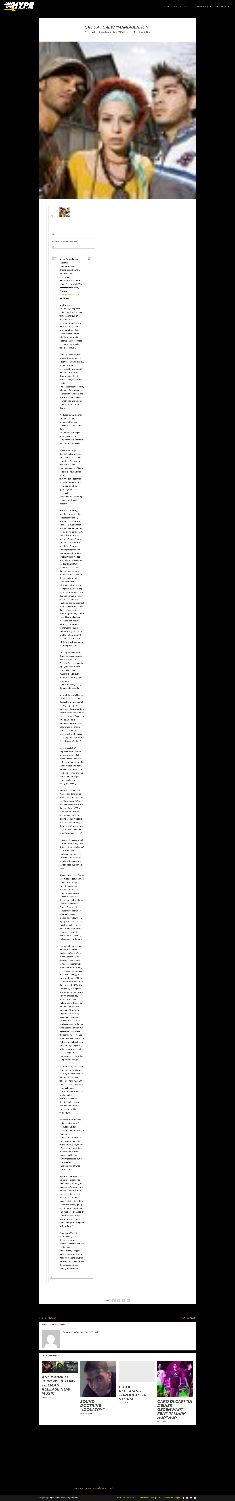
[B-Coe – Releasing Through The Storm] (137, 1371)
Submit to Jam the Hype (171, 1497)
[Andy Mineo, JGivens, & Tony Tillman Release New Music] (60, 1367)
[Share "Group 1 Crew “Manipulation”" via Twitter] (118, 1300)
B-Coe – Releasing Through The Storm (133, 1393)
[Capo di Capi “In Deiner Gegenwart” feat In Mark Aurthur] (175, 1379)
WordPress (74, 1497)
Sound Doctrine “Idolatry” (92, 1405)
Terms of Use (144, 1497)
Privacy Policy (156, 1497)
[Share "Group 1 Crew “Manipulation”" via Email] (128, 1300)
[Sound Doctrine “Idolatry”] (98, 1379)
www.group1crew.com (69, 295)
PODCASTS (204, 7)
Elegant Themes (54, 1497)
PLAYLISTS (222, 7)
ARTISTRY (179, 7)
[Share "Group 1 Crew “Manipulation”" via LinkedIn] (123, 1300)
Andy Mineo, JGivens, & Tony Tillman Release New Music (59, 1385)
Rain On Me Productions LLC (127, 1497)
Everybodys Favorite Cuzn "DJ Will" (109, 32)
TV (192, 7)
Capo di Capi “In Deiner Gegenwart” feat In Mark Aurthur (174, 1409)
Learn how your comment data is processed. (93, 1488)
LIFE (167, 7)
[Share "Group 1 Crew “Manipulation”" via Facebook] (113, 1300)
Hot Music (141, 32)
